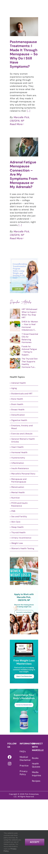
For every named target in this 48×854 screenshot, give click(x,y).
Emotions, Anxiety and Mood (22, 427)
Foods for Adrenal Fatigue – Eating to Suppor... (29, 350)
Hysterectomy (18, 457)
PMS (13, 511)
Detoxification (18, 415)
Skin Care (15, 522)
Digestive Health (19, 420)
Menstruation (17, 487)
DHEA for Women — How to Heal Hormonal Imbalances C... (30, 325)
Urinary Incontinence (21, 537)
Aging (14, 388)
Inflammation (17, 463)
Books (35, 758)
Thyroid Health (18, 532)
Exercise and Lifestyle (21, 433)
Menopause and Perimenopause (19, 480)
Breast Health (17, 409)
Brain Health (17, 404)
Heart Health (17, 447)
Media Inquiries (35, 774)
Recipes (35, 780)
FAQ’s (23, 751)
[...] (28, 110)
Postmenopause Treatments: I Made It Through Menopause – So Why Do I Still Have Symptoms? (24, 54)
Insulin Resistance (20, 468)
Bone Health (17, 399)
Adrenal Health (18, 383)
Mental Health (18, 492)
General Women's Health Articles (23, 440)
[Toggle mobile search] (41, 6)
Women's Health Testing (22, 548)
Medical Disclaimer (23, 759)
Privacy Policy (23, 773)
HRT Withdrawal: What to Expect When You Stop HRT (30, 313)
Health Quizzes (35, 765)
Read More (16, 124)
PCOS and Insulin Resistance (19, 504)
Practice (23, 765)
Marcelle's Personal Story (23, 473)
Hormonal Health (19, 452)
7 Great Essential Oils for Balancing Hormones (30, 338)
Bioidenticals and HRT (21, 393)
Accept (34, 842)
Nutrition (15, 497)
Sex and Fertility (19, 516)
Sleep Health (17, 527)
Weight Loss (17, 543)
